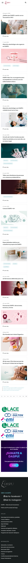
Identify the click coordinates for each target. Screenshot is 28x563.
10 (26, 396)
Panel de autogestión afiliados (9, 528)
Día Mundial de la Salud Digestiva (13, 334)
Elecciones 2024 (5, 549)
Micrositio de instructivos (7, 547)
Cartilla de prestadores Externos (9, 556)
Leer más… (6, 36)
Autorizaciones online (6, 521)
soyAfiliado (6, 266)
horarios (15, 263)
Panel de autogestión (6, 551)
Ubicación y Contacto (7, 545)
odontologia (16, 65)
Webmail (3, 526)
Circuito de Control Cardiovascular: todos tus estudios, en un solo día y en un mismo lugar (14, 139)
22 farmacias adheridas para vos (13, 278)
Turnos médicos (5, 519)
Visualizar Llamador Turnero (8, 530)
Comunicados (7, 65)
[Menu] (2, 2)
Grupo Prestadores (6, 558)
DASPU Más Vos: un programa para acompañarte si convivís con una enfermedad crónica (13, 79)
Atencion (6, 160)
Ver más (14, 465)
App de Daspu (4, 524)
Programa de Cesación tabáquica (10, 533)
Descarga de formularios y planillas (10, 517)
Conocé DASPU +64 (9, 208)
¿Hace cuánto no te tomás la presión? (11, 390)
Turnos (3, 554)
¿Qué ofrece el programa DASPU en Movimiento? (13, 387)
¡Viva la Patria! (6, 386)
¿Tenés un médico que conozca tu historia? (12, 389)
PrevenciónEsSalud (8, 163)
